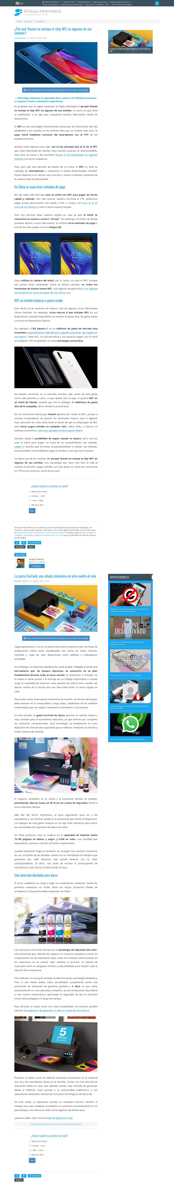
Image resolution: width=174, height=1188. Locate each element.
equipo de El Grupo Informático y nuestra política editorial (41, 532)
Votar (32, 510)
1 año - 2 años (37, 500)
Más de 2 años (37, 505)
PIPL (107, 4)
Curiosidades (20, 546)
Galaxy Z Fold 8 (69, 2)
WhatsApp (28, 535)
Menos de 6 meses (39, 491)
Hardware (19, 1180)
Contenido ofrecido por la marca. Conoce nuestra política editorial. (56, 1124)
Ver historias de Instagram (122, 4)
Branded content (21, 581)
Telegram (38, 535)
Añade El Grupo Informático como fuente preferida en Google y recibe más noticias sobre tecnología (57, 90)
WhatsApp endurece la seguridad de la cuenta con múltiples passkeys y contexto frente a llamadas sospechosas (55, 99)
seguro (18, 446)
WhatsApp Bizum (83, 2)
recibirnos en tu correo (54, 535)
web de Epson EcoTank (60, 1118)
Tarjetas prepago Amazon (120, 2)
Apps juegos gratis (100, 2)
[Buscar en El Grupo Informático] (157, 3)
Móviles (31, 546)
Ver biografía (37, 566)
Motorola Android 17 (53, 2)
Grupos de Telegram (50, 4)
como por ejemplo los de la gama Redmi (60, 430)
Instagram (18, 535)
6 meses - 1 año (38, 496)
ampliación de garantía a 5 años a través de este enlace (57, 1010)
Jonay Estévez (20, 38)
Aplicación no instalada (94, 4)
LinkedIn (41, 562)
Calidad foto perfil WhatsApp (72, 4)
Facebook (89, 532)
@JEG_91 (32, 562)
